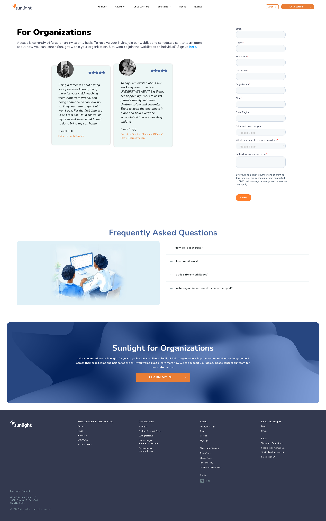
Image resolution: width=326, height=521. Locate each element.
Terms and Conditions (272, 443)
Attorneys (82, 435)
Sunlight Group (207, 426)
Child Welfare (141, 6)
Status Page (205, 458)
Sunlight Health (146, 435)
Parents (81, 426)
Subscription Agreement (272, 447)
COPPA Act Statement (210, 467)
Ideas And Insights (271, 421)
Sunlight (143, 426)
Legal (264, 438)
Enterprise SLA (268, 456)
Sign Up (204, 440)
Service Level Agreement (272, 452)
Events (198, 6)
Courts (118, 6)
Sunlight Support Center (150, 431)
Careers (203, 435)
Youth (80, 430)
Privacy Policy (206, 462)
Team (202, 431)
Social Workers (84, 444)
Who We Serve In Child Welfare (95, 421)
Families (102, 6)
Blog (263, 426)
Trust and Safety (209, 448)
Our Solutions (146, 421)
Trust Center (205, 453)
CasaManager (145, 440)
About (182, 6)
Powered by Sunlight (148, 443)
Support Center (146, 451)
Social (203, 475)
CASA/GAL (82, 439)
